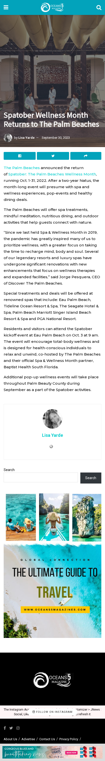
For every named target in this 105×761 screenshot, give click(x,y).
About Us (10, 739)
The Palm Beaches (22, 167)
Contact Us (47, 739)
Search (9, 470)
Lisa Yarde (26, 137)
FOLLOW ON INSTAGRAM (54, 712)
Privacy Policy (68, 739)
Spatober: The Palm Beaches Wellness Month (52, 174)
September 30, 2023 (56, 137)
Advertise (28, 739)
